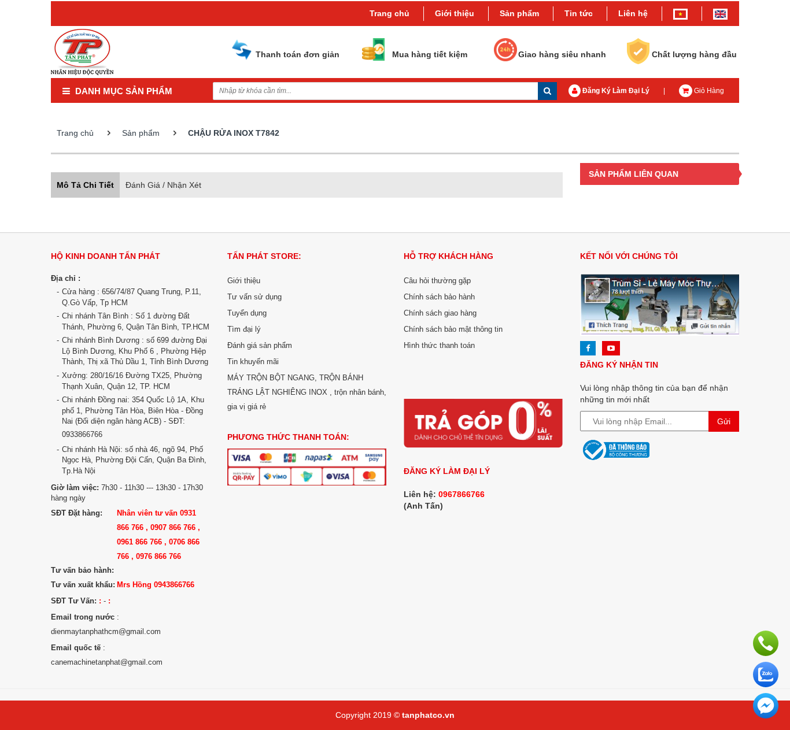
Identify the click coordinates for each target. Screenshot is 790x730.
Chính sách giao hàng (440, 313)
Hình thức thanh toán (439, 345)
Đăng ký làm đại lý (615, 91)
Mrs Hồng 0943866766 (155, 584)
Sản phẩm (519, 13)
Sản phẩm (141, 133)
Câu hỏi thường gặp (437, 280)
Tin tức (578, 13)
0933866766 (82, 434)
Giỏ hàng (708, 91)
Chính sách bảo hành (439, 296)
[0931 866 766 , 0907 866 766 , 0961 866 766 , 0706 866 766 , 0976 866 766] (765, 642)
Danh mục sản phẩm (122, 91)
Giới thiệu (454, 13)
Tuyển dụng (247, 313)
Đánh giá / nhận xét (163, 185)
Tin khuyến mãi (253, 361)
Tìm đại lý (244, 329)
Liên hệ (633, 13)
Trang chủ (389, 13)
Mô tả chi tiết (85, 185)
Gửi (723, 421)
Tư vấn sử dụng (254, 296)
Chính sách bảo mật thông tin (453, 329)
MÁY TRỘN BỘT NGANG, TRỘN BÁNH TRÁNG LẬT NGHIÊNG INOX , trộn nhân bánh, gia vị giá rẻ (306, 392)
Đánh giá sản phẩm (259, 345)
